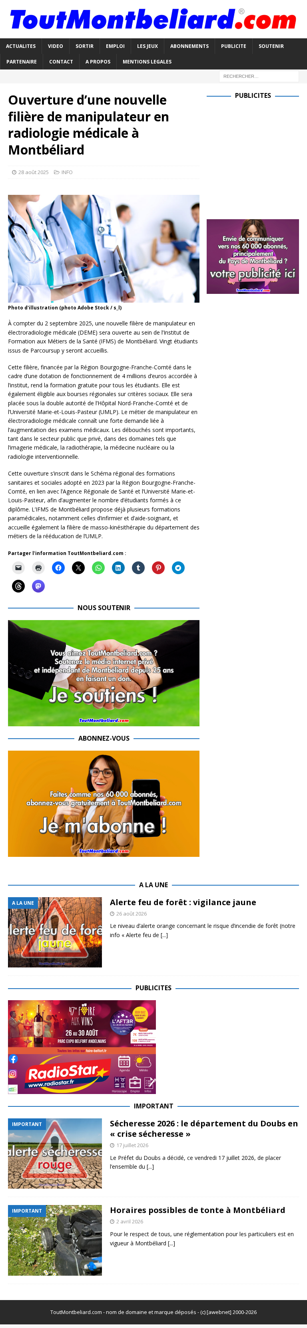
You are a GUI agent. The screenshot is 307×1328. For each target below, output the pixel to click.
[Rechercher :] (259, 75)
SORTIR (85, 46)
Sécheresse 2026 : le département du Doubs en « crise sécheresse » (204, 1128)
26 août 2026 (131, 913)
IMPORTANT (153, 1106)
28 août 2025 (33, 172)
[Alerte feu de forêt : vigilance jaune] (55, 932)
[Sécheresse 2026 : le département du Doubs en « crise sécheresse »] (55, 1153)
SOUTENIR (271, 46)
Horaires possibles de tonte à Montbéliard (197, 1210)
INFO (67, 172)
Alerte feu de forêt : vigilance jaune (183, 902)
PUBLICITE (233, 46)
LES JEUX (147, 46)
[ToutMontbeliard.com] (153, 33)
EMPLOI (115, 46)
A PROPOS (98, 61)
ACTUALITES (21, 46)
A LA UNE (153, 884)
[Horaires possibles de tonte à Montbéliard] (55, 1240)
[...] (164, 935)
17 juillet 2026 (132, 1145)
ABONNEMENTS (189, 46)
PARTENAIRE (21, 61)
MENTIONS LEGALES (147, 61)
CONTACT (61, 61)
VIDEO (55, 46)
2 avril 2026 (129, 1221)
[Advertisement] (257, 158)
